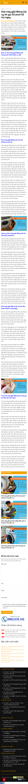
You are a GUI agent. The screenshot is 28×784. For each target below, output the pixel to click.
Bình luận (4, 564)
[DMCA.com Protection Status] (22, 779)
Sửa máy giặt (8, 8)
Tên (2, 583)
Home (2, 8)
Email (3, 590)
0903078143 (12, 771)
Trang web (4, 597)
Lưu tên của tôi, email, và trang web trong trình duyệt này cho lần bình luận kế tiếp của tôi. (14, 606)
